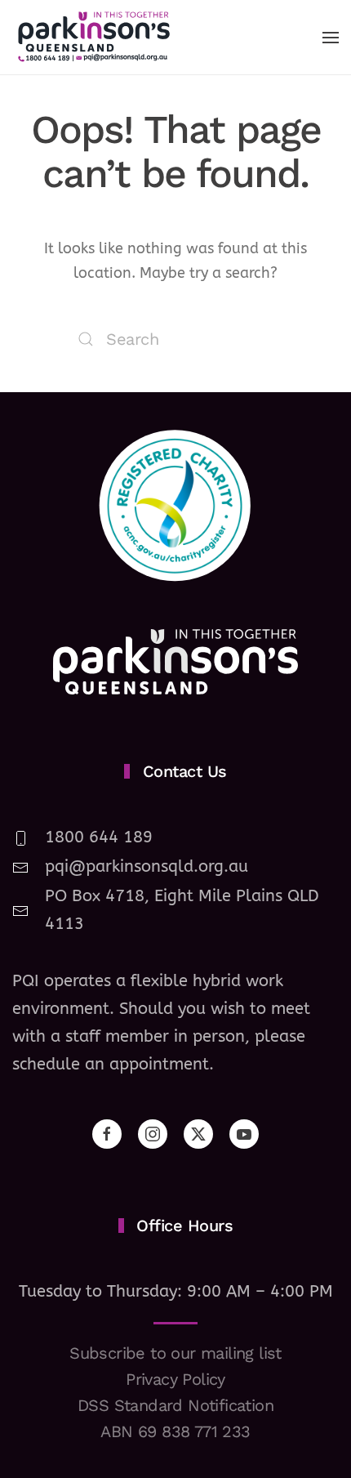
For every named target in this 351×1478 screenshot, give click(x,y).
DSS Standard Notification (175, 1405)
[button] (330, 37)
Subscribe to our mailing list (175, 1353)
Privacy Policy (175, 1379)
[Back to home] (94, 37)
